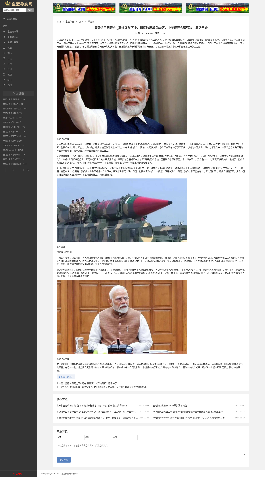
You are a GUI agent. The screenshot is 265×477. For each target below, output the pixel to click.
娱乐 (7, 52)
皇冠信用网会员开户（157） (15, 145)
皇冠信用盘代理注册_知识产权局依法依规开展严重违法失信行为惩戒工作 (188, 411)
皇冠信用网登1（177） (12, 122)
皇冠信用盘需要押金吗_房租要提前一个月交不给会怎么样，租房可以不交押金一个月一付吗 (100, 411)
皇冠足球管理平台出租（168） (15, 136)
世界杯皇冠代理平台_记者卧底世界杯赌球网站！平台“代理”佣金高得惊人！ (92, 405)
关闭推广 (20, 474)
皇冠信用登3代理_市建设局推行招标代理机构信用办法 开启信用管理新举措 (189, 417)
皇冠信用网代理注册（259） (15, 99)
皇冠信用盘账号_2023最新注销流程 (170, 405)
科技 (7, 79)
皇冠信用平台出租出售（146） (15, 163)
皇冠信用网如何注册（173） (15, 127)
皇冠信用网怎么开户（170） (15, 131)
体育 (7, 63)
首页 (5, 26)
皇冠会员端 (10, 36)
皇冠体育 (69, 21)
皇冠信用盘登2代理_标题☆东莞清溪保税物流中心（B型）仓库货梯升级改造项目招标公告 (99, 417)
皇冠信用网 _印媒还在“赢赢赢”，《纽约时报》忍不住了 (91, 383)
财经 (7, 69)
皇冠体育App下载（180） (13, 117)
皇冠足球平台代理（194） (14, 104)
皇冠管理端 (10, 31)
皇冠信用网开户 (65, 376)
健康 (7, 74)
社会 (7, 58)
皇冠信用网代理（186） (13, 113)
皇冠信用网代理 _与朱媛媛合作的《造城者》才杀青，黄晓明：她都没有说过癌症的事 (105, 386)
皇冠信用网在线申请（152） (15, 154)
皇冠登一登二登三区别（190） (15, 108)
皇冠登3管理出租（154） (13, 150)
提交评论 (64, 460)
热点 (7, 47)
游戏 (7, 85)
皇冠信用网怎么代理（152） (15, 159)
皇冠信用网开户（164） (13, 140)
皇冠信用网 (10, 42)
